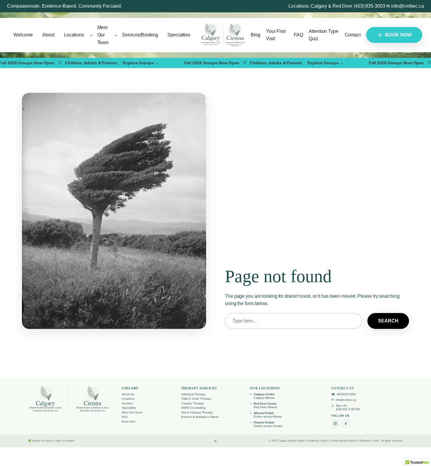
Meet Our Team (132, 412)
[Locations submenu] (91, 34)
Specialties (129, 407)
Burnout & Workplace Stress (199, 416)
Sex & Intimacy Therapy (197, 412)
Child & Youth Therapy (196, 398)
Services (127, 403)
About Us (128, 394)
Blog (255, 34)
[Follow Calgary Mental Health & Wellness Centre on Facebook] (346, 424)
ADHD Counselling (193, 407)
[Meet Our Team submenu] (115, 34)
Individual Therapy (193, 394)
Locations (128, 398)
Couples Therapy (192, 403)
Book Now (128, 421)
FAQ (298, 34)
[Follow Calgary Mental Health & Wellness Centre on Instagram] (335, 424)
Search (388, 320)
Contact (353, 34)
